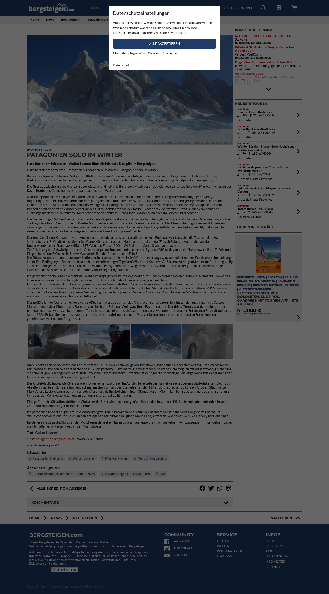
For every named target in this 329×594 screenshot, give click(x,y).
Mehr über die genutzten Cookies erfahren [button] (143, 53)
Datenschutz (121, 65)
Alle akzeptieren (164, 43)
